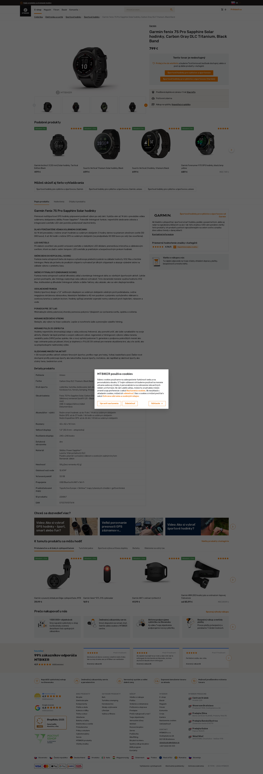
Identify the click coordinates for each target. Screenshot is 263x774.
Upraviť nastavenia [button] (109, 403)
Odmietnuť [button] (130, 403)
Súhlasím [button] (157, 403)
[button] (129, 393)
